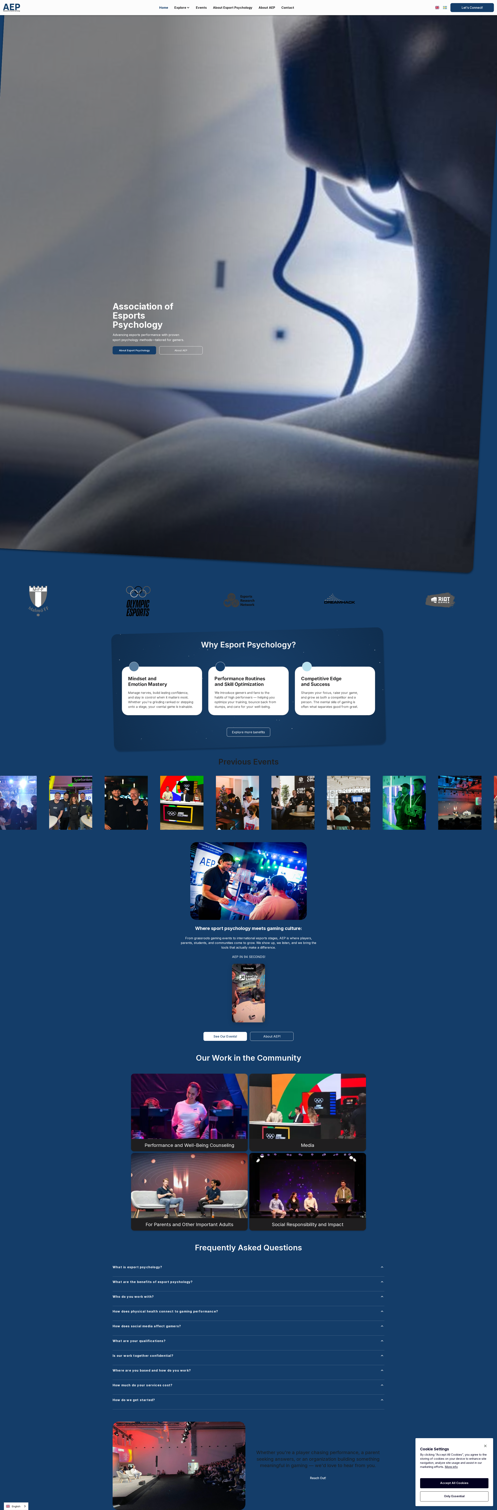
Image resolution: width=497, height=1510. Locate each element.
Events (201, 8)
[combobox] (16, 1506)
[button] (248, 1270)
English (16, 1506)
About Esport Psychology (134, 350)
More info (451, 1467)
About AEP (181, 350)
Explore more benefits (248, 732)
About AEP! (272, 1036)
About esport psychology (232, 8)
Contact (287, 8)
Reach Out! (318, 1478)
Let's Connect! (472, 8)
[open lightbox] (66, 803)
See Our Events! (225, 1036)
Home (163, 8)
